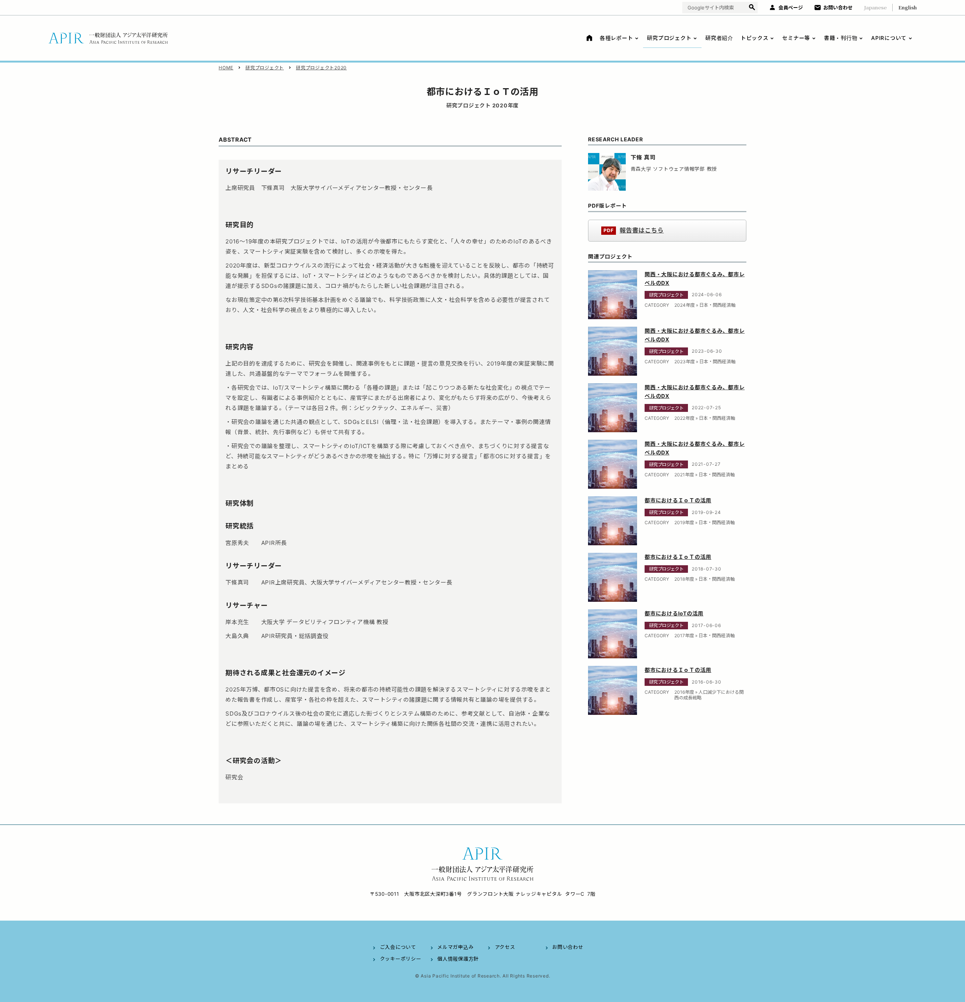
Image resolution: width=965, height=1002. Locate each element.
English (907, 7)
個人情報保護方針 (458, 959)
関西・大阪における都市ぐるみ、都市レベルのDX (695, 278)
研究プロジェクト (264, 67)
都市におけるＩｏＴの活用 (678, 500)
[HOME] (588, 37)
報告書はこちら (642, 230)
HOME (226, 67)
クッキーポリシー (400, 959)
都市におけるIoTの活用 (674, 613)
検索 (752, 8)
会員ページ (790, 8)
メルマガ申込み (455, 947)
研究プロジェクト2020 (321, 67)
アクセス (505, 947)
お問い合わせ (838, 8)
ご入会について (398, 947)
